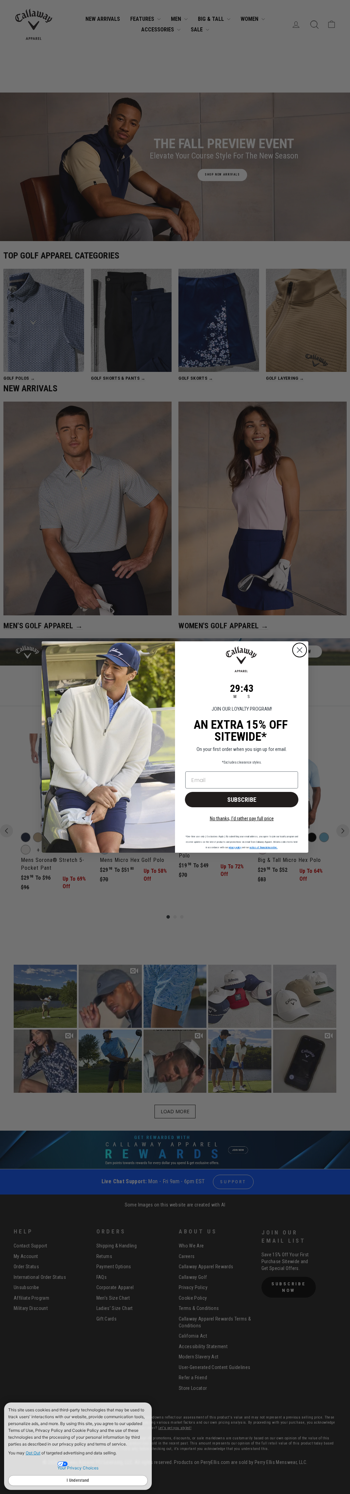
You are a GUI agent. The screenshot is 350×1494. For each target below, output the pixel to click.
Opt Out (33, 1452)
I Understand (78, 1480)
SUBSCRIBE (241, 799)
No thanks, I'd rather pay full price (242, 818)
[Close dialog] (300, 650)
